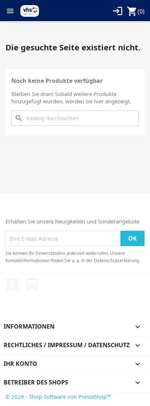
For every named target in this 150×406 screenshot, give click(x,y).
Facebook (12, 284)
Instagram (32, 284)
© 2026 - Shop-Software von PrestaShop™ (58, 396)
